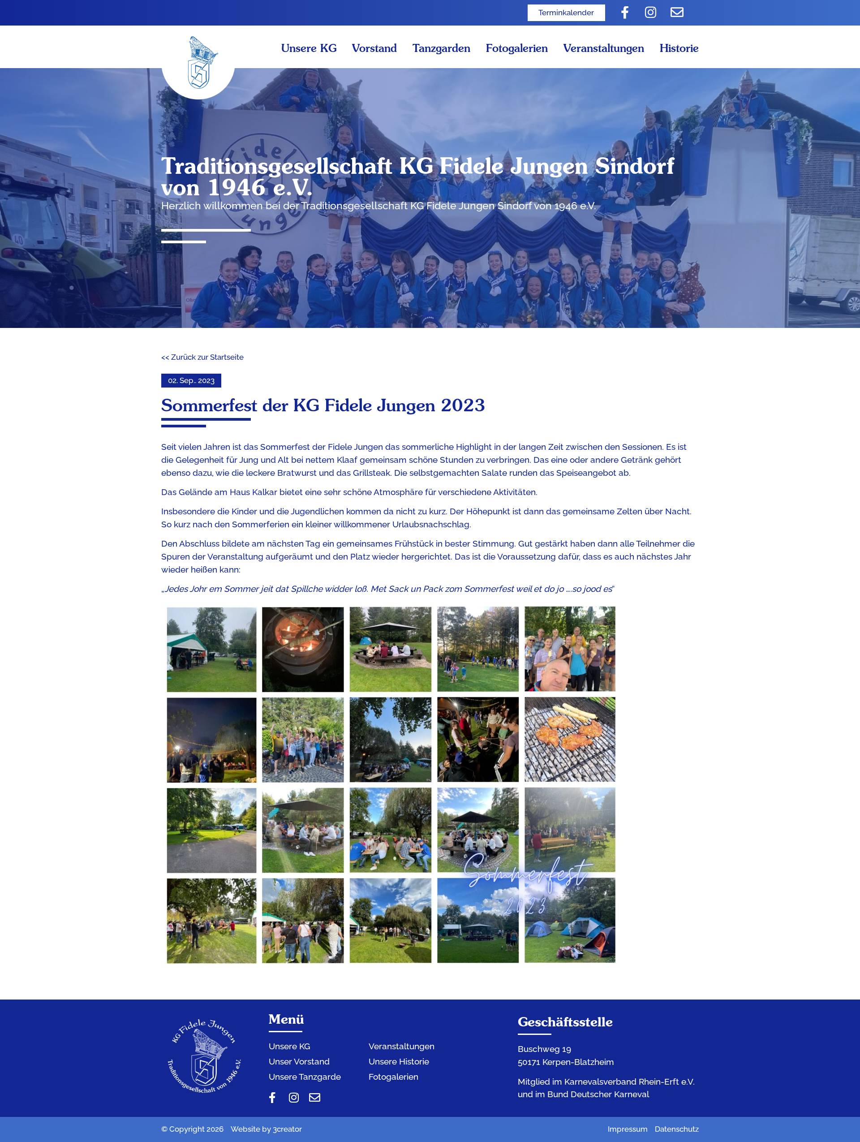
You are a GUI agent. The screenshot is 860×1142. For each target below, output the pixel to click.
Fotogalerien (517, 48)
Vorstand (374, 48)
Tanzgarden (441, 48)
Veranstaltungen (603, 48)
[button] (191, 381)
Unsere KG (308, 48)
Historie (679, 48)
